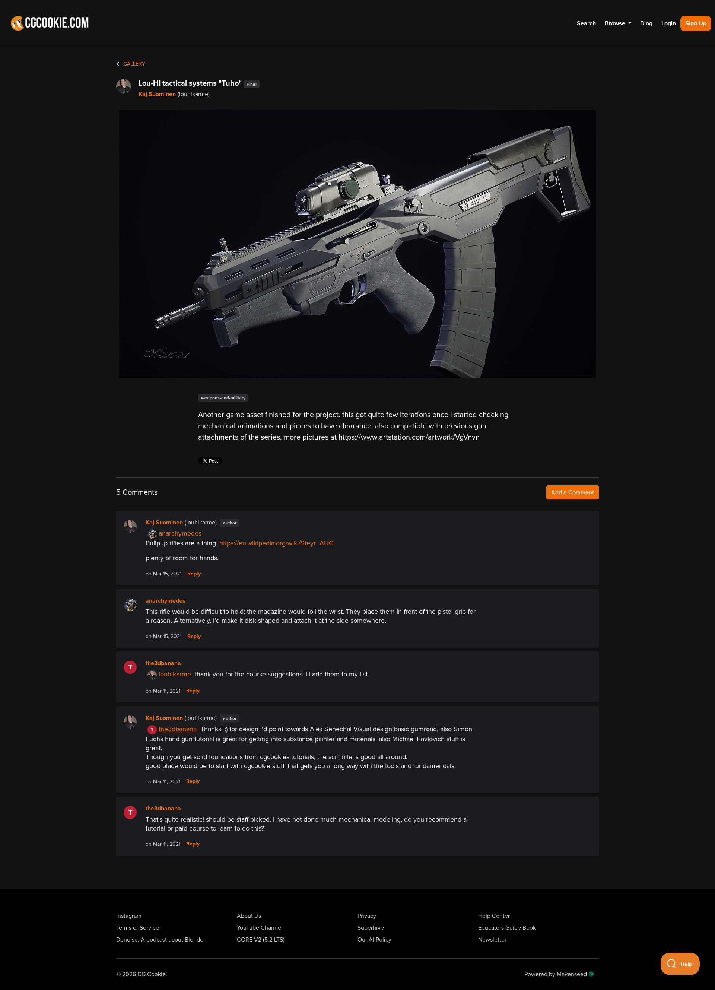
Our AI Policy (374, 939)
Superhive (371, 928)
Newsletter (492, 939)
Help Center (494, 916)
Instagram (129, 916)
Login (668, 23)
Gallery (133, 64)
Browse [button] (616, 23)
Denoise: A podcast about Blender (160, 939)
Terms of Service (137, 928)
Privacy (367, 916)
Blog (646, 23)
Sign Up (695, 23)
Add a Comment (572, 492)
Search (586, 23)
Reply (194, 574)
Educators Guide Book (507, 928)
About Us (249, 916)
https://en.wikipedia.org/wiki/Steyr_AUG (276, 543)
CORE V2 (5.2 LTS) (261, 939)
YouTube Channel (260, 928)
